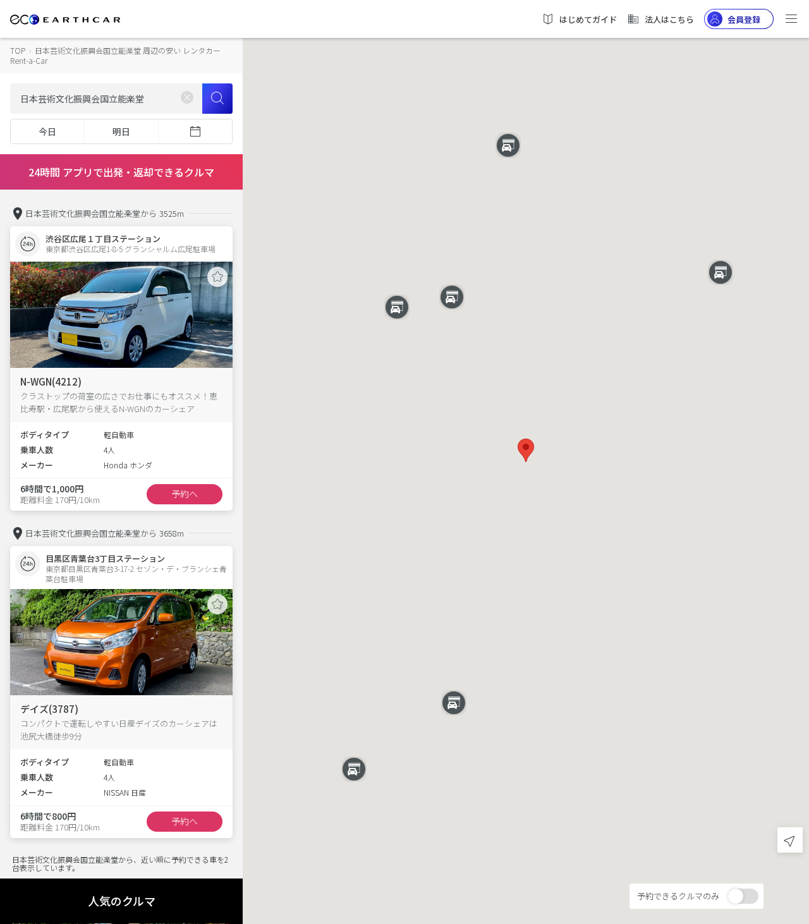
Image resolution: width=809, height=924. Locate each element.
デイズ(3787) (49, 708)
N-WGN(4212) (51, 381)
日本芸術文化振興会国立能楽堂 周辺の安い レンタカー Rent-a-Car (115, 55)
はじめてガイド (588, 19)
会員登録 (743, 19)
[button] (526, 450)
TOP (17, 50)
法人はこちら (669, 19)
